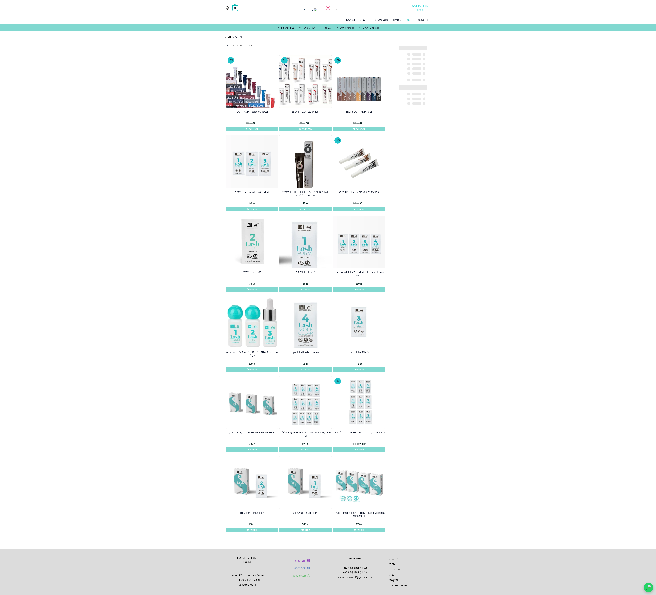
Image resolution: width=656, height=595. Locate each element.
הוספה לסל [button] (252, 209)
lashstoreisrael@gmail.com (354, 577)
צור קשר (394, 580)
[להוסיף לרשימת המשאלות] (382, 60)
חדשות (394, 574)
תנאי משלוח (397, 569)
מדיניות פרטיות (398, 585)
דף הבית (395, 558)
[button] (361, 27)
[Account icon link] (227, 8)
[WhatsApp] (648, 587)
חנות (392, 564)
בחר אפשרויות (359, 129)
